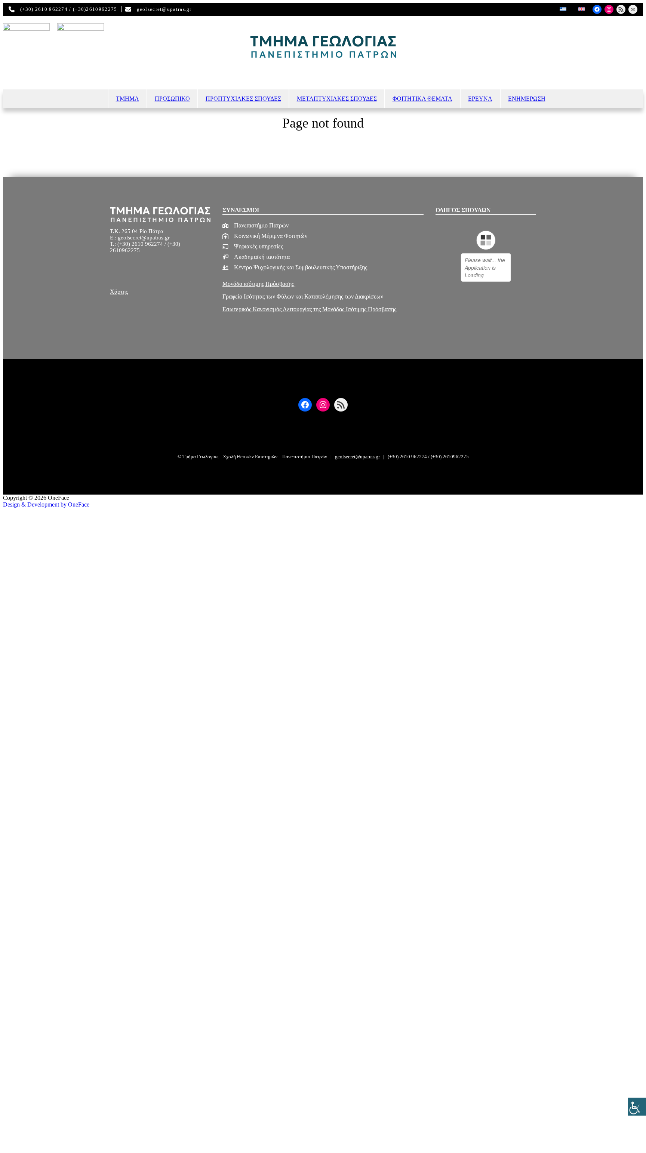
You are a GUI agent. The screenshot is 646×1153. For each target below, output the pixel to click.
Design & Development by (46, 504)
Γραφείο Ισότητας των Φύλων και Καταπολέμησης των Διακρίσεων (302, 296)
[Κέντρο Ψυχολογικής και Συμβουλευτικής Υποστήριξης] (294, 267)
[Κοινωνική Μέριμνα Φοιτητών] (264, 236)
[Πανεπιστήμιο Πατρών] (255, 225)
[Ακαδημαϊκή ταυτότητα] (256, 257)
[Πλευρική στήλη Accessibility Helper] (637, 1107)
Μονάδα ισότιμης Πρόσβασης (258, 284)
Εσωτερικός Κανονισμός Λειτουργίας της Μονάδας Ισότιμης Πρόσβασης (309, 309)
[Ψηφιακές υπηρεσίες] (252, 246)
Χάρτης (119, 291)
